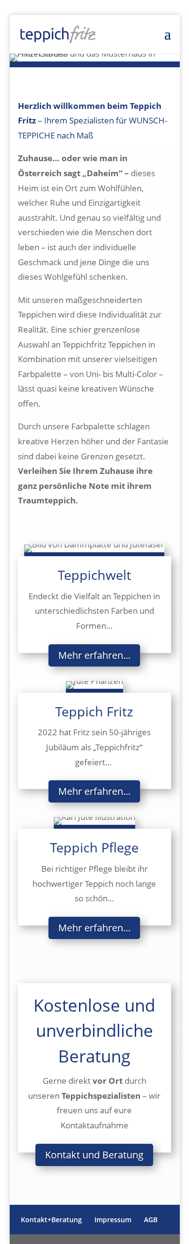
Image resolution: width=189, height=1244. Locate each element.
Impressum (112, 1219)
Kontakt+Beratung (51, 1219)
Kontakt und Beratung (94, 1154)
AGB (151, 1219)
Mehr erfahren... (94, 655)
